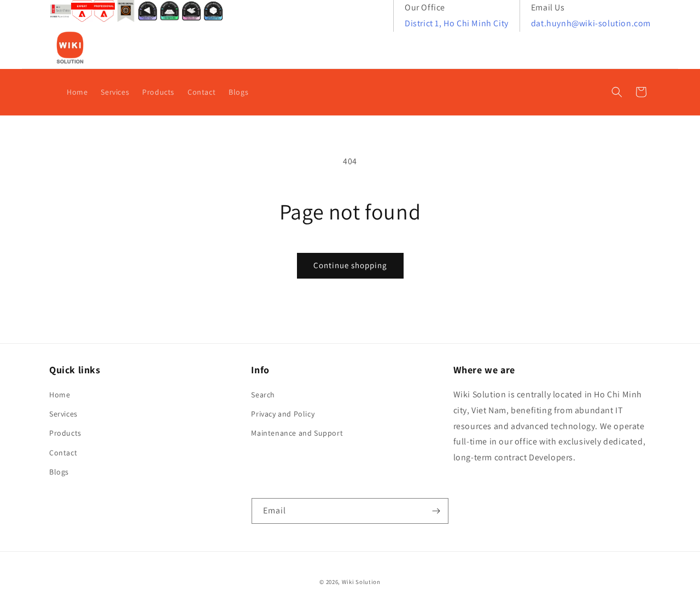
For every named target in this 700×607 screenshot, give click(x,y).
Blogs (59, 472)
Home (59, 395)
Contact (63, 453)
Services (63, 414)
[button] (617, 92)
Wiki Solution (361, 582)
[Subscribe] (436, 511)
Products (65, 433)
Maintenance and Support (297, 433)
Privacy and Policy (282, 414)
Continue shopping (350, 265)
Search (263, 395)
